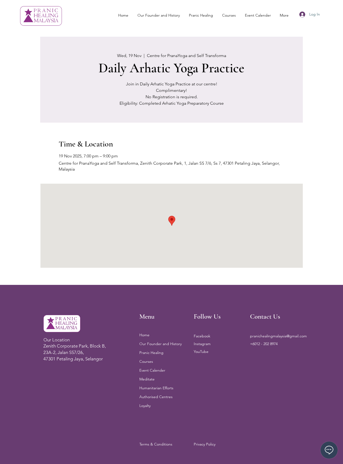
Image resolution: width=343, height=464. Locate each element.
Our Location (56, 339)
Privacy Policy (204, 444)
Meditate (147, 379)
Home (144, 335)
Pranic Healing (151, 352)
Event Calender (152, 370)
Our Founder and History (160, 343)
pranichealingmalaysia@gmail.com (278, 336)
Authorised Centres (156, 396)
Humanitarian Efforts (156, 388)
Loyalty (145, 405)
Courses (146, 361)
